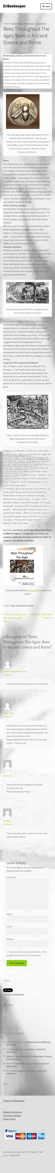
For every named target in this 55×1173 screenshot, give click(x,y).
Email (10, 926)
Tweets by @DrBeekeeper (13, 994)
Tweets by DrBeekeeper (14, 1100)
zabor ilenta (8, 713)
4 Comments (41, 23)
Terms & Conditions (12, 1115)
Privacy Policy (9, 1119)
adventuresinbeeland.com (15, 671)
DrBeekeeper (14, 6)
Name (10, 914)
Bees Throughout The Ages (22, 605)
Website (10, 939)
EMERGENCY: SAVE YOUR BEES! (41, 616)
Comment (12, 877)
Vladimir (7, 820)
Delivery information (12, 1112)
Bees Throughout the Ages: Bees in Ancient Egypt (14, 618)
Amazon (33, 590)
